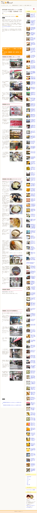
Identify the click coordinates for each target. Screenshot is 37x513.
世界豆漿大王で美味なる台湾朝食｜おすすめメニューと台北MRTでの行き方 (33, 110)
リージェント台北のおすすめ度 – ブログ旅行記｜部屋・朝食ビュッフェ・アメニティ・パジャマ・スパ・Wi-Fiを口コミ (33, 22)
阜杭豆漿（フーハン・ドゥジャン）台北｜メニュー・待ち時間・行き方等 (33, 242)
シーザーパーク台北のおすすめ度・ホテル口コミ (33, 320)
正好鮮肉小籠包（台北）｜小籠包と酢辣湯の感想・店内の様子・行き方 (33, 377)
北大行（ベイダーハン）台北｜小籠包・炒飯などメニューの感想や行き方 (33, 383)
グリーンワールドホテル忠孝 (6, 26)
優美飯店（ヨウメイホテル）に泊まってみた (33, 253)
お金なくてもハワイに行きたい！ (30, 505)
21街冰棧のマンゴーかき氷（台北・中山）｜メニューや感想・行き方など (33, 169)
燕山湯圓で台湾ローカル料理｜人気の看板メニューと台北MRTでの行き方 (33, 127)
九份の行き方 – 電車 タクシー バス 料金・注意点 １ (33, 351)
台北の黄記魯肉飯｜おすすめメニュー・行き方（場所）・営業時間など (33, 288)
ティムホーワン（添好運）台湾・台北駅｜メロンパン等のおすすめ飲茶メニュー (33, 62)
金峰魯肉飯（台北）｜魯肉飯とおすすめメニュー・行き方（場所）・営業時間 (33, 283)
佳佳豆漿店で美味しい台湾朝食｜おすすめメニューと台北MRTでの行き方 (33, 121)
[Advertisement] (12, 38)
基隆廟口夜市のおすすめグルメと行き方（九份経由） (33, 88)
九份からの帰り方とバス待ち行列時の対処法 (33, 341)
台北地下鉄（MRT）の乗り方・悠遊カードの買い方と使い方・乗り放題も (33, 248)
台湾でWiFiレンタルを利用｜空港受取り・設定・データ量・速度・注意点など (33, 83)
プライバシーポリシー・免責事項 (30, 489)
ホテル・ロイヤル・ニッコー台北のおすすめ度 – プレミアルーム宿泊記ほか (33, 331)
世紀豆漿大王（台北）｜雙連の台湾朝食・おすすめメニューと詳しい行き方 (33, 315)
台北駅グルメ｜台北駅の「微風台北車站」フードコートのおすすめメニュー (33, 304)
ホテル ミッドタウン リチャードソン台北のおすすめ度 (33, 152)
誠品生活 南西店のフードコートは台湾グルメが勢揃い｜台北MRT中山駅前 (33, 67)
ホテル (28, 480)
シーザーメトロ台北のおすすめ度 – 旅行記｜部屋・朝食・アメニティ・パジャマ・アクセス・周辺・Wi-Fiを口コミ (33, 50)
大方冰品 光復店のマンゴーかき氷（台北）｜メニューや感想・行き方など (33, 163)
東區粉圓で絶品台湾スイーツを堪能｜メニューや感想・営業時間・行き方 (33, 99)
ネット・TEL (28, 479)
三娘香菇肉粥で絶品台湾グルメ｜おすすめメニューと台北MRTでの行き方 (33, 94)
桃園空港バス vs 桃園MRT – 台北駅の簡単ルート (33, 220)
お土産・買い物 (29, 476)
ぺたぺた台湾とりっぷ (29, 507)
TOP (5, 5)
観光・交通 (28, 484)
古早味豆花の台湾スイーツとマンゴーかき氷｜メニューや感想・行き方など (33, 179)
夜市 (27, 483)
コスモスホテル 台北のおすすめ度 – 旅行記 (33, 309)
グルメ (17, 16)
